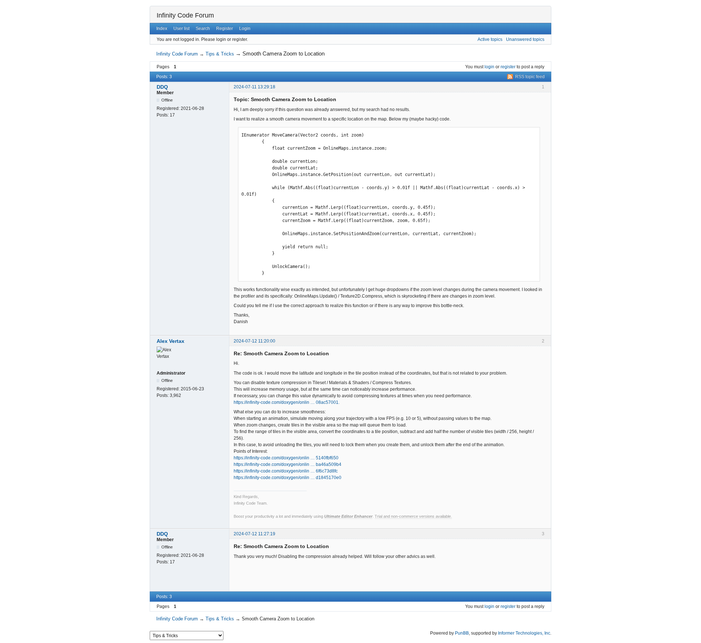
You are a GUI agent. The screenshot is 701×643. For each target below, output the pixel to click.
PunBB (462, 633)
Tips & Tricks (220, 54)
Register (224, 28)
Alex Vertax (170, 341)
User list (181, 28)
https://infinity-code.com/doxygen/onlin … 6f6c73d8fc (286, 471)
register (508, 66)
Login (244, 28)
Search (203, 28)
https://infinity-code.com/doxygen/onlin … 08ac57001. (287, 402)
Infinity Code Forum (185, 15)
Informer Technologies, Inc (524, 633)
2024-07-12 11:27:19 (254, 533)
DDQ (162, 87)
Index (161, 28)
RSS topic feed (530, 76)
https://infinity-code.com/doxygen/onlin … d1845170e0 (287, 477)
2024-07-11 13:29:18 (254, 86)
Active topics (490, 39)
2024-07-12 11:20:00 (254, 341)
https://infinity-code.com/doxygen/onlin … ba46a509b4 (287, 464)
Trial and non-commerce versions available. (413, 516)
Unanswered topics (525, 39)
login (489, 66)
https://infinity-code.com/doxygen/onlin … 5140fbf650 (286, 457)
